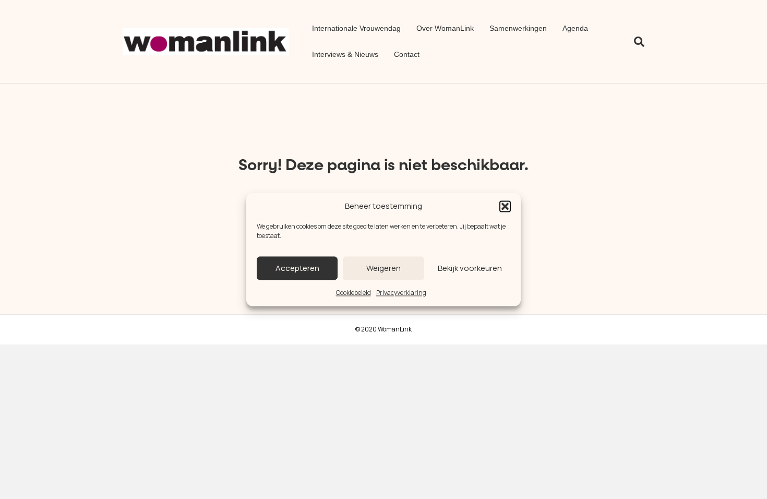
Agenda (575, 28)
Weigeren (383, 268)
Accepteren (297, 268)
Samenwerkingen (518, 28)
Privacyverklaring (401, 292)
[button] (505, 206)
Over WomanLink (445, 28)
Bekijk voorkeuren (470, 268)
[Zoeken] (635, 42)
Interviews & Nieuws (345, 54)
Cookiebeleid (353, 292)
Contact (407, 54)
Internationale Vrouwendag (356, 28)
